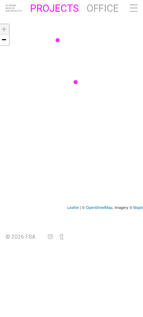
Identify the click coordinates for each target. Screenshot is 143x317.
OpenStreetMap (99, 207)
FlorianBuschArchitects (14, 8)
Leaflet (73, 207)
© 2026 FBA (25, 237)
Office (102, 8)
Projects (54, 8)
